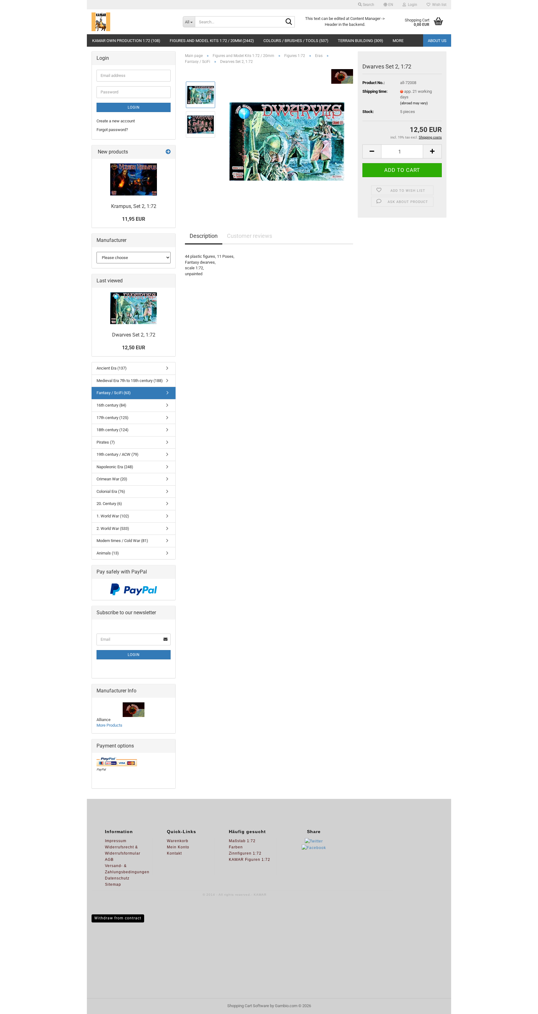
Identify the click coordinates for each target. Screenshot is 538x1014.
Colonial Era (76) (111, 491)
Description (204, 236)
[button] (388, 4)
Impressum (115, 841)
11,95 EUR (133, 219)
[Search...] (289, 22)
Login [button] (411, 4)
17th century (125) (113, 417)
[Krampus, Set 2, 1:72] (133, 179)
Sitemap (113, 884)
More (398, 40)
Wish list (438, 4)
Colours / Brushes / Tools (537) (295, 40)
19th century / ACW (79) (118, 454)
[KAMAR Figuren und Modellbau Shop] (132, 21)
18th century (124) (113, 429)
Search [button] (368, 4)
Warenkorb (177, 841)
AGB (109, 859)
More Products (109, 725)
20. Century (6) (109, 503)
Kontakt (174, 853)
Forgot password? (112, 129)
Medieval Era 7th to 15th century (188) (130, 380)
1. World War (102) (113, 516)
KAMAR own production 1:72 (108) (126, 40)
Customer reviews (249, 236)
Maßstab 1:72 (242, 841)
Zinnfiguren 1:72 (245, 853)
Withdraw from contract (117, 918)
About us (437, 40)
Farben (236, 847)
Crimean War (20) (112, 479)
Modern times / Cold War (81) (122, 540)
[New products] (168, 152)
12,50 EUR (133, 348)
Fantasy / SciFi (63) (114, 392)
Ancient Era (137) (112, 368)
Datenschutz (117, 878)
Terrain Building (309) (360, 40)
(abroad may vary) (414, 103)
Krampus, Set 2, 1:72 (133, 206)
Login (134, 107)
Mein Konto (178, 847)
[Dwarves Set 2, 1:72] (286, 139)
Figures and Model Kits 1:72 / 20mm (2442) (212, 40)
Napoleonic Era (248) (115, 467)
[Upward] (521, 1004)
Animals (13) (108, 553)
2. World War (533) (113, 528)
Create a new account (116, 121)
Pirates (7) (106, 442)
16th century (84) (111, 405)
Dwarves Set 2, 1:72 (133, 335)
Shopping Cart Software (248, 1005)
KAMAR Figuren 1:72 (249, 859)
